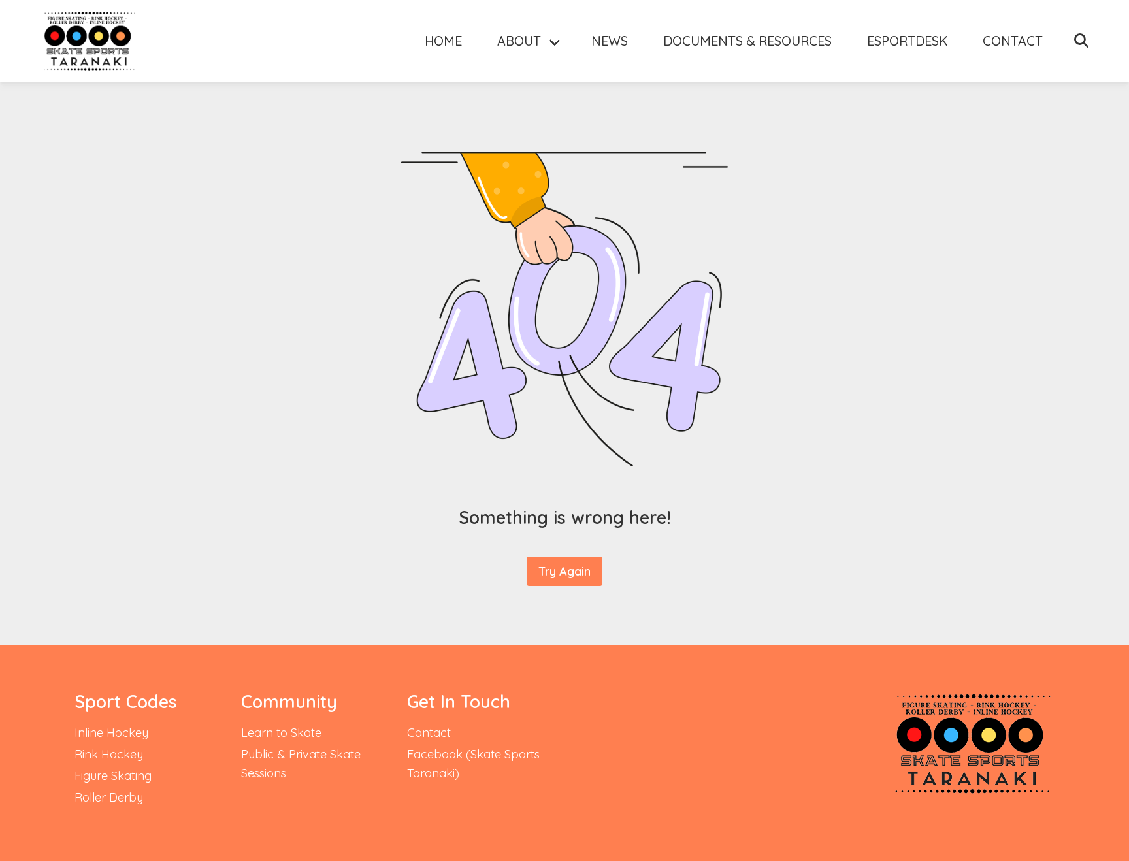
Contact (1013, 41)
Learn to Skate (281, 732)
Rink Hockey (108, 754)
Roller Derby (108, 797)
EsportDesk (907, 41)
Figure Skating (113, 775)
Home (443, 41)
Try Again (564, 571)
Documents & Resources (747, 41)
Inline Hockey (111, 732)
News (609, 41)
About (519, 41)
